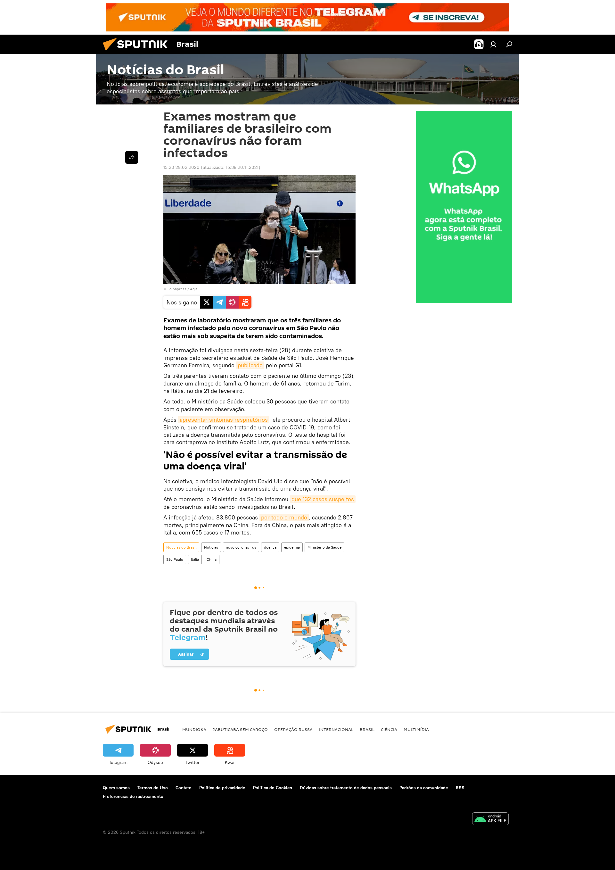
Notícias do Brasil (181, 547)
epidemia (292, 547)
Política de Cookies (272, 788)
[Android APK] (490, 819)
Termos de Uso (152, 788)
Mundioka (194, 729)
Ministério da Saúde (324, 547)
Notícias (211, 547)
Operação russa (293, 729)
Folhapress (177, 288)
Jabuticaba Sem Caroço (240, 729)
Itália (195, 559)
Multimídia (416, 729)
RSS (460, 788)
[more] (131, 157)
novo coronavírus (241, 547)
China (212, 559)
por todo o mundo (284, 517)
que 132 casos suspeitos (322, 499)
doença (270, 547)
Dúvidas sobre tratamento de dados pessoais (346, 788)
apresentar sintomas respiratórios (224, 419)
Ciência (389, 729)
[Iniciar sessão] (493, 44)
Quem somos (116, 788)
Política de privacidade (222, 788)
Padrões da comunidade (423, 788)
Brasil (367, 729)
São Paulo (174, 559)
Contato (184, 788)
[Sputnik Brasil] (137, 52)
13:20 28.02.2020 (181, 167)
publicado (250, 365)
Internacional (336, 729)
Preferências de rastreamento (133, 796)
